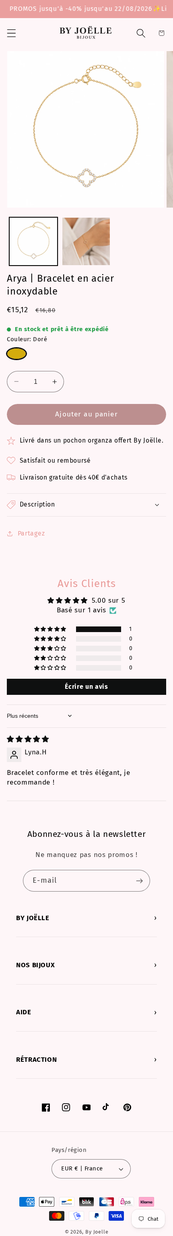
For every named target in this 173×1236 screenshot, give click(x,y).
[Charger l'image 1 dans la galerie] (33, 241)
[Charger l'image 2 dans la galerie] (86, 241)
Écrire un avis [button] (86, 686)
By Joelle (96, 1232)
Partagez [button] (31, 533)
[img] (28, 739)
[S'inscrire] (139, 881)
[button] (11, 33)
